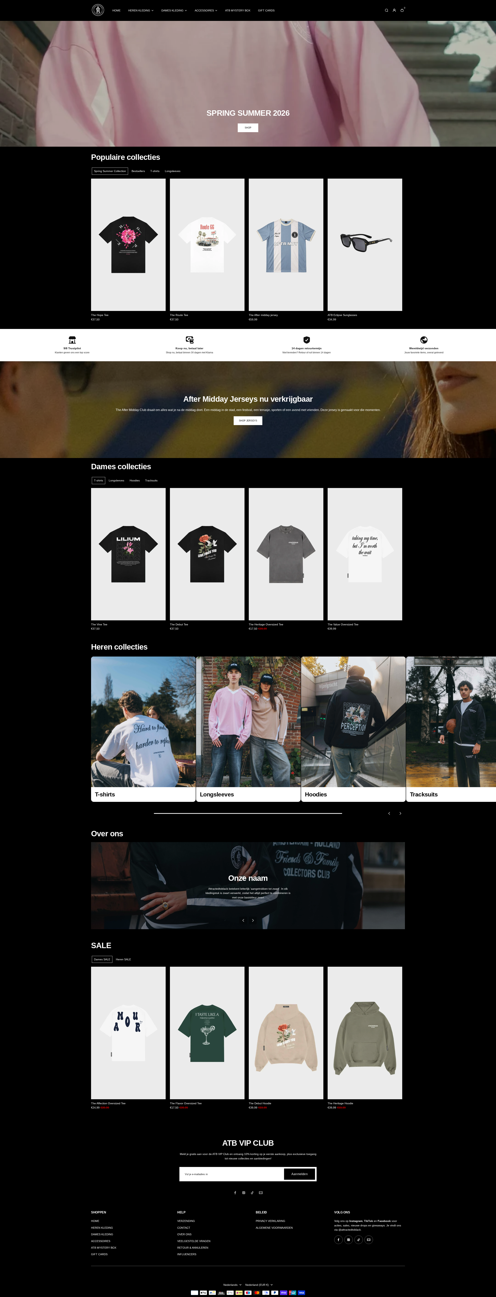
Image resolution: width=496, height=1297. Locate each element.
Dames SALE (102, 959)
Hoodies (135, 480)
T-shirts (154, 171)
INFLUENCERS (186, 1254)
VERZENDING (186, 1221)
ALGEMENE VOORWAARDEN (274, 1227)
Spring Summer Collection (110, 171)
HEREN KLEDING (139, 10)
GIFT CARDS (266, 10)
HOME (116, 10)
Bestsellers (138, 171)
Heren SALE (123, 959)
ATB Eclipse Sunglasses (342, 315)
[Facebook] (235, 1192)
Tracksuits (151, 480)
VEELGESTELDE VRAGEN (193, 1241)
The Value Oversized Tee (343, 624)
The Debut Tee (179, 624)
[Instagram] (243, 1192)
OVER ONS (184, 1234)
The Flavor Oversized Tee (186, 1103)
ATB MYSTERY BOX (237, 10)
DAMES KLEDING (172, 10)
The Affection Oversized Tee (108, 1103)
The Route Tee (179, 315)
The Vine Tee (99, 624)
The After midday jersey (263, 315)
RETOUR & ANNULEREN (192, 1247)
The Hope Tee (99, 315)
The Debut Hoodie (260, 1103)
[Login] (394, 10)
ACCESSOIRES (204, 10)
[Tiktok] (252, 1192)
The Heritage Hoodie (340, 1103)
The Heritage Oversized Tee (266, 624)
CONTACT (183, 1227)
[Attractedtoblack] (98, 15)
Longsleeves (172, 171)
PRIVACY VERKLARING (270, 1221)
